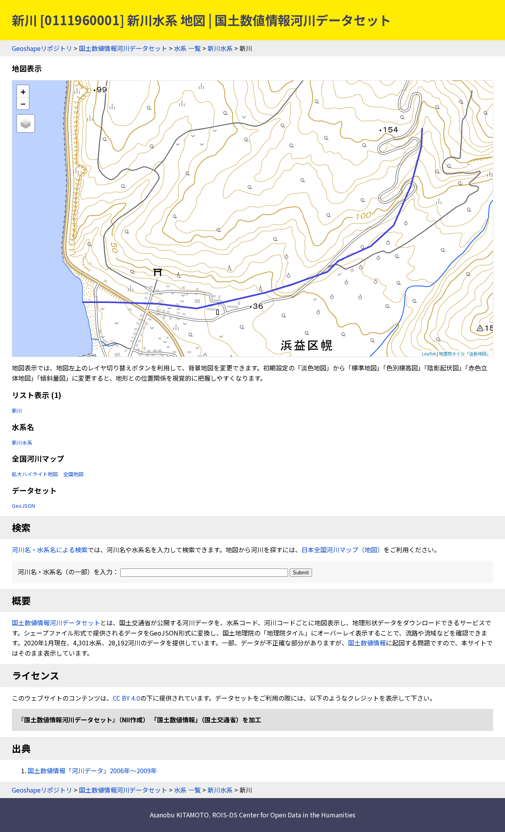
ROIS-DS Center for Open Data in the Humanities (283, 814)
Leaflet (429, 353)
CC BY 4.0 (126, 698)
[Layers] (25, 123)
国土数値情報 (367, 642)
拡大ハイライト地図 (35, 474)
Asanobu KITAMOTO (179, 814)
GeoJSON (23, 505)
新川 (17, 410)
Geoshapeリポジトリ (42, 48)
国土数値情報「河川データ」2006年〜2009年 (92, 770)
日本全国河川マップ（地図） (342, 549)
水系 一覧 (187, 48)
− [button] (23, 103)
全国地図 (73, 474)
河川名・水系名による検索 (50, 549)
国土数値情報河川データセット (123, 48)
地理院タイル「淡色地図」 (465, 353)
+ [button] (23, 91)
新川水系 (220, 48)
